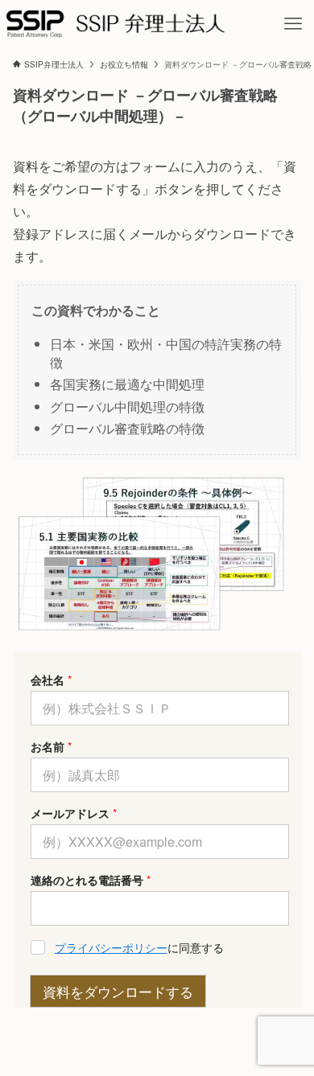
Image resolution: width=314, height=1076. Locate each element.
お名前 (51, 747)
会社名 (51, 680)
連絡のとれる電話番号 (91, 880)
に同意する (139, 947)
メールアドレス (74, 813)
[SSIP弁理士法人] (115, 24)
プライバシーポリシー (111, 947)
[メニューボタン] (293, 24)
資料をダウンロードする (118, 991)
